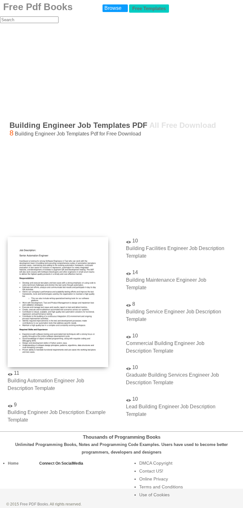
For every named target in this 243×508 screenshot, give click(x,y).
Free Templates (149, 8)
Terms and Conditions (161, 486)
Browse (113, 8)
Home (13, 463)
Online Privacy (153, 478)
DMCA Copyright (155, 463)
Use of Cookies (154, 494)
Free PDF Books (34, 504)
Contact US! (151, 471)
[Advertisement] (121, 71)
